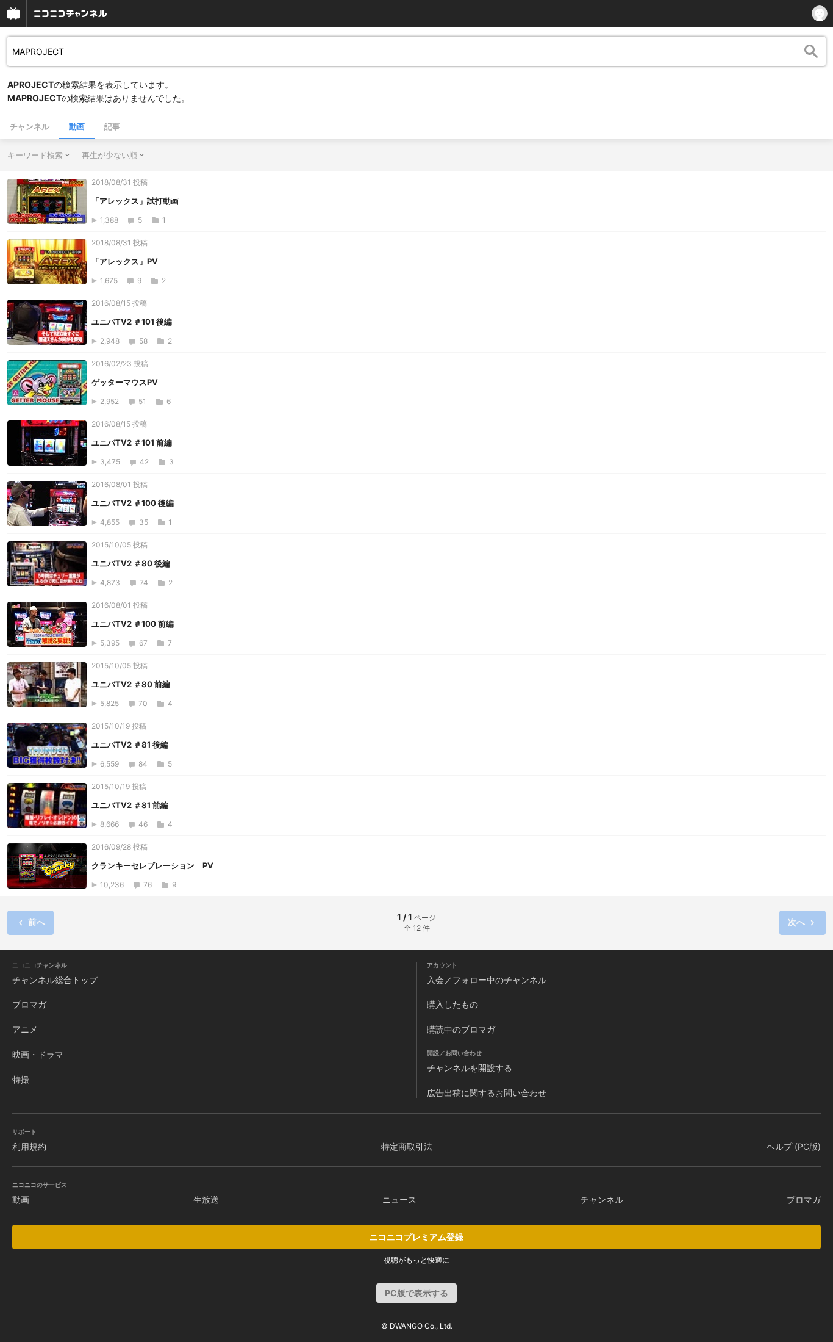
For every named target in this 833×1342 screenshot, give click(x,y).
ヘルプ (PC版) (794, 1146)
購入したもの (452, 1004)
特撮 (20, 1079)
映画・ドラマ (37, 1054)
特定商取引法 (406, 1146)
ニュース (399, 1199)
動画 (77, 126)
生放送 (206, 1199)
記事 (112, 126)
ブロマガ (29, 1004)
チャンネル (29, 126)
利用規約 (29, 1146)
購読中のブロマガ (461, 1029)
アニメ (25, 1029)
